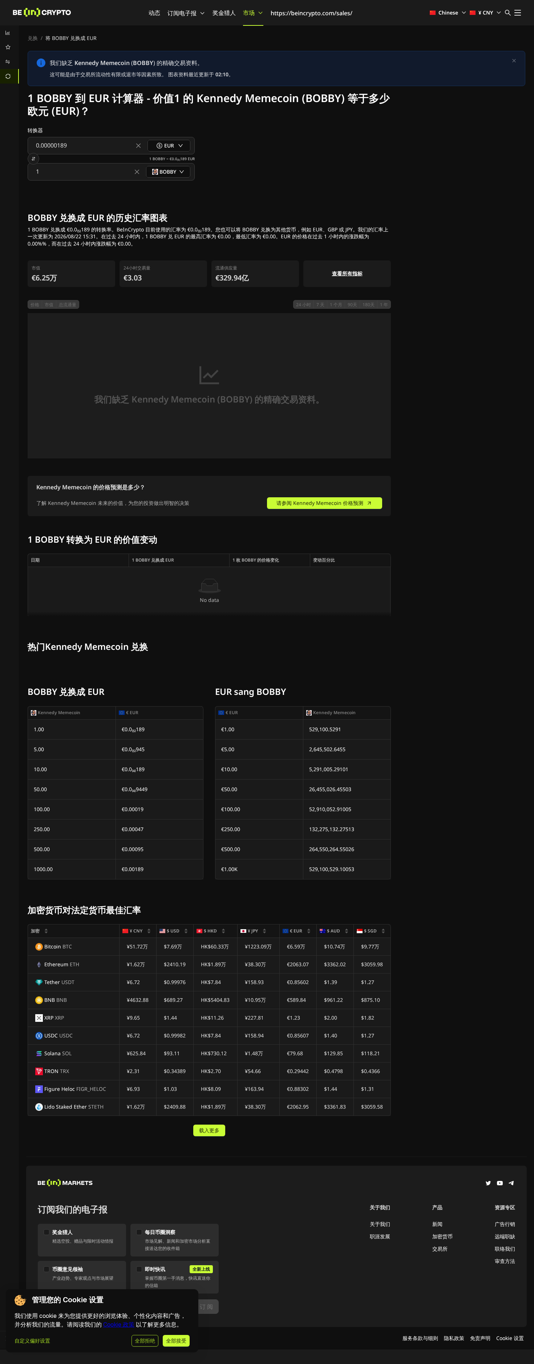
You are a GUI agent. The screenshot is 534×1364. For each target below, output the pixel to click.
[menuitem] (9, 32)
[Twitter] (488, 1183)
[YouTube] (499, 1183)
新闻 (437, 1224)
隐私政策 (454, 1338)
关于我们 (380, 1224)
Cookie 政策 (118, 1324)
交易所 (440, 1248)
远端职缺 (505, 1236)
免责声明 (480, 1338)
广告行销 (505, 1224)
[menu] (9, 54)
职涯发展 (380, 1236)
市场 (249, 13)
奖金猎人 (224, 13)
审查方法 (505, 1261)
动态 (154, 13)
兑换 (33, 38)
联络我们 (505, 1248)
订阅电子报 (182, 13)
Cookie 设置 (510, 1338)
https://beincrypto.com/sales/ (311, 13)
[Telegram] (511, 1183)
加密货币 (442, 1236)
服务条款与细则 (420, 1338)
